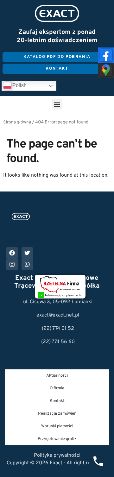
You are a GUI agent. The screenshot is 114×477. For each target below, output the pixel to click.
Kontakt (57, 401)
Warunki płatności (57, 426)
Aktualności (57, 375)
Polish (19, 85)
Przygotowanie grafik (57, 439)
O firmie (57, 388)
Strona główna (17, 122)
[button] (57, 104)
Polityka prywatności (57, 455)
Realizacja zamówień (57, 413)
